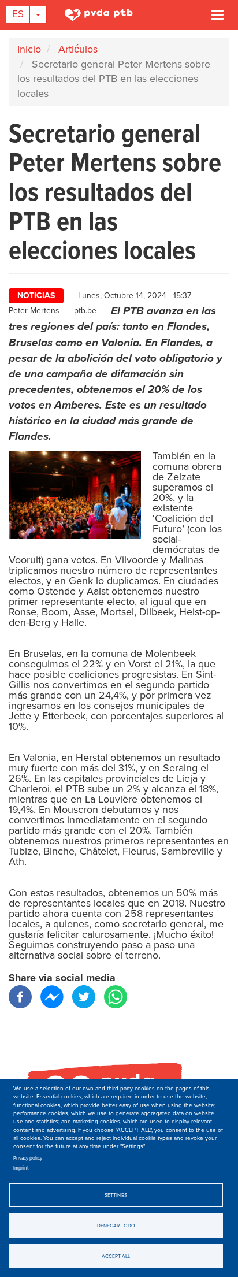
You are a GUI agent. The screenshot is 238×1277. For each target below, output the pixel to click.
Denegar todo (116, 1225)
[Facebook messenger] (52, 996)
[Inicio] (103, 14)
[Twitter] (83, 996)
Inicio (29, 49)
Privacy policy (27, 1158)
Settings (116, 1195)
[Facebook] (20, 996)
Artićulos (78, 49)
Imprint (21, 1168)
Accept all (116, 1256)
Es (18, 14)
